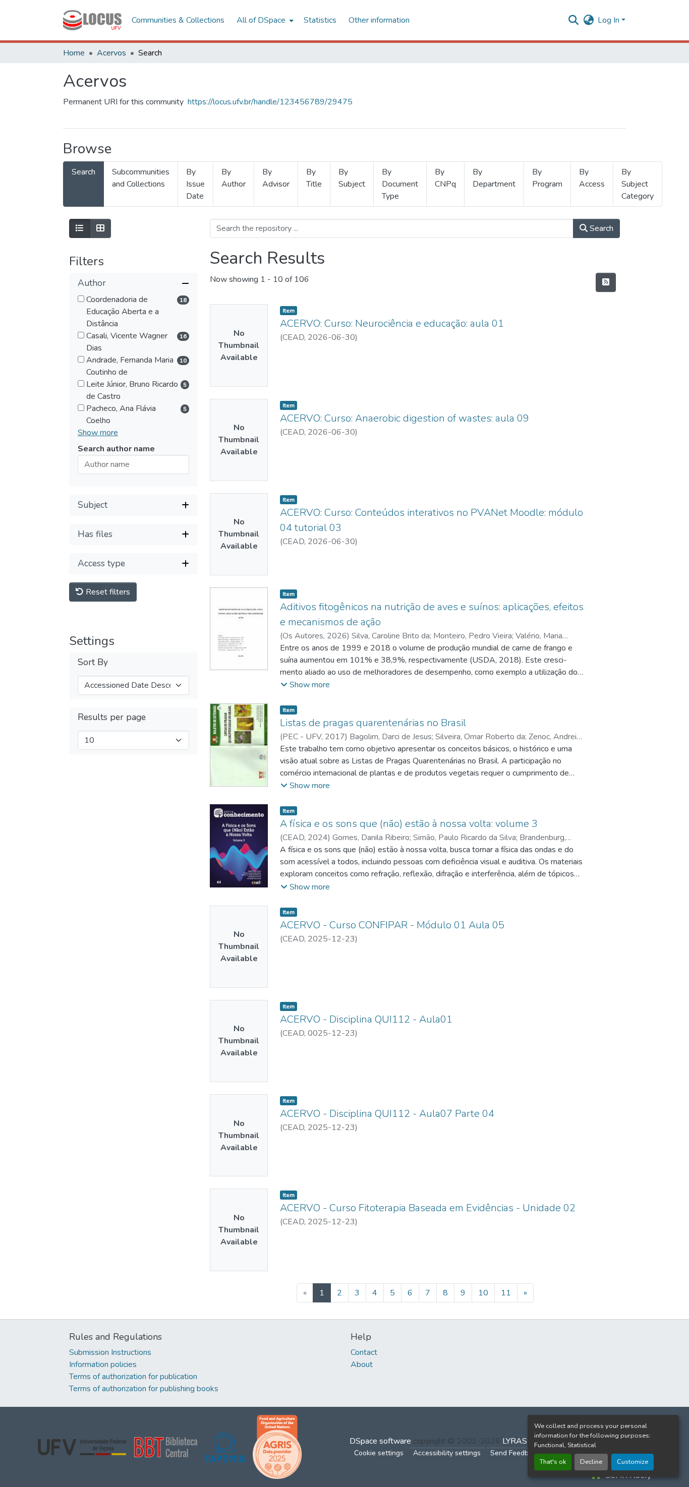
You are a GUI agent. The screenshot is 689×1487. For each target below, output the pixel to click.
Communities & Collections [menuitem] (178, 20)
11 (506, 1292)
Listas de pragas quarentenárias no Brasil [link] (373, 723)
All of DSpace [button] (261, 20)
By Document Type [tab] (400, 184)
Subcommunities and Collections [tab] (140, 178)
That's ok (553, 1461)
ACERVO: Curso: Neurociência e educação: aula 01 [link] (392, 323)
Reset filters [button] (107, 592)
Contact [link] (364, 1352)
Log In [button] (609, 20)
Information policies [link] (103, 1364)
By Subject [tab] (351, 178)
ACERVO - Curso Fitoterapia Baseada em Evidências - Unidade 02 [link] (428, 1208)
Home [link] (74, 52)
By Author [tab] (233, 178)
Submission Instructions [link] (110, 1352)
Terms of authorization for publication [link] (133, 1376)
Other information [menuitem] (379, 20)
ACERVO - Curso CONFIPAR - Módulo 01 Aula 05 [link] (392, 925)
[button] (92, 20)
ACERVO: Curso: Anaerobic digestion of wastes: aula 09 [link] (404, 418)
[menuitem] (264, 20)
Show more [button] (98, 432)
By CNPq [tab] (445, 178)
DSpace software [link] (380, 1441)
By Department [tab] (494, 178)
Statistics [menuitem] (320, 20)
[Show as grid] (100, 228)
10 (483, 1292)
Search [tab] (83, 171)
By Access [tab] (592, 178)
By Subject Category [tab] (637, 184)
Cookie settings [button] (379, 1453)
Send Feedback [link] (515, 1453)
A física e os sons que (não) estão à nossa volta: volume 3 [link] (409, 823)
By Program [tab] (547, 178)
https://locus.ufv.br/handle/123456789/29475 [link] (270, 101)
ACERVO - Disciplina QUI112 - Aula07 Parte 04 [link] (387, 1113)
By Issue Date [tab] (195, 184)
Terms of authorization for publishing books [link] (143, 1388)
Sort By (93, 662)
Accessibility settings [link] (447, 1453)
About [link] (362, 1364)
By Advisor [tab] (276, 178)
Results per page (112, 717)
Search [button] (600, 228)
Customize (632, 1461)
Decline (591, 1461)
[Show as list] (79, 228)
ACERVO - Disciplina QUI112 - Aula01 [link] (366, 1019)
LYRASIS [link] (518, 1441)
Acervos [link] (111, 52)
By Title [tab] (314, 178)
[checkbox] (81, 298)
